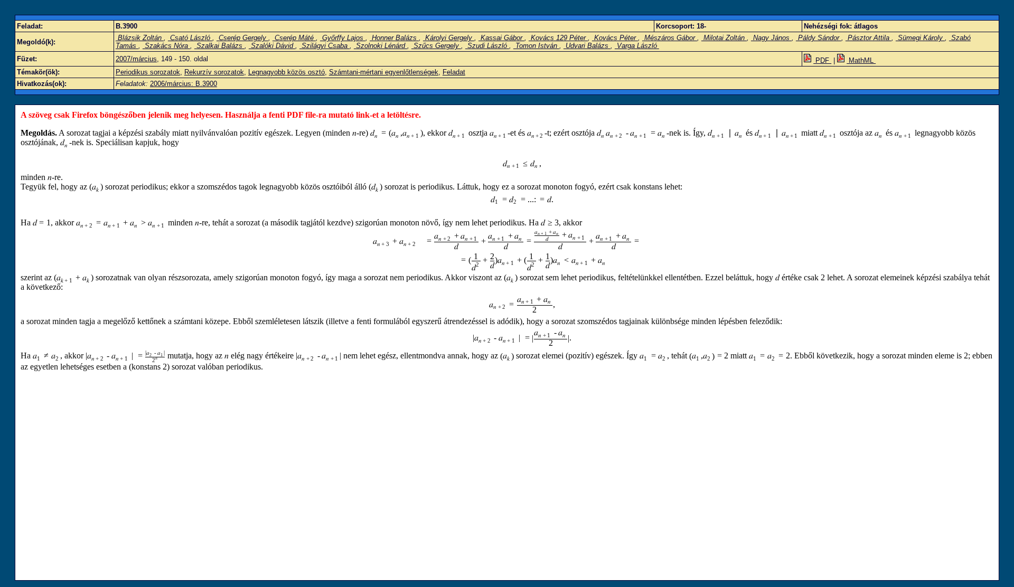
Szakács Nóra (166, 46)
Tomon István (536, 46)
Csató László (190, 38)
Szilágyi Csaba (324, 46)
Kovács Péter (615, 38)
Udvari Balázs (587, 46)
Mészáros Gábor (669, 38)
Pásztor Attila (868, 38)
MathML (861, 60)
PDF (822, 60)
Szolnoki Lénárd (380, 46)
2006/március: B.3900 (183, 84)
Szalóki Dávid (272, 46)
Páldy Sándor (818, 38)
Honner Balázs (394, 38)
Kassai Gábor (501, 38)
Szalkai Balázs (219, 46)
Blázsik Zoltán (140, 38)
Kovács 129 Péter (558, 38)
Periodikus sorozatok (148, 72)
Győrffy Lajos (342, 38)
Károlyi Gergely (448, 38)
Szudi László (487, 46)
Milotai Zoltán (724, 38)
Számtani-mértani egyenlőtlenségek (383, 72)
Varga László (637, 46)
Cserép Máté (294, 38)
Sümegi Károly (920, 38)
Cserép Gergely (242, 38)
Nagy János (771, 38)
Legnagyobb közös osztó (286, 72)
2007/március (136, 59)
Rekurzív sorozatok (214, 72)
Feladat (454, 72)
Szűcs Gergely (436, 46)
